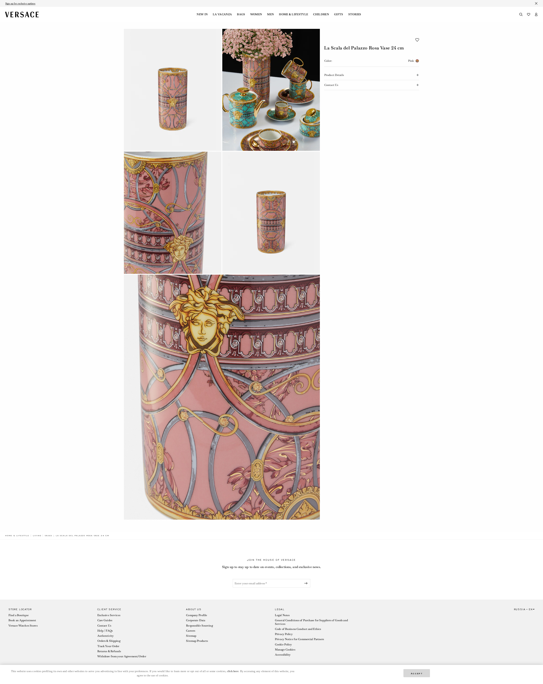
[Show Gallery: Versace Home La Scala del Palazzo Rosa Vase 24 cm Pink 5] (222, 397)
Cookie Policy (283, 644)
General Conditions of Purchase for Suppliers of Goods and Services (311, 621)
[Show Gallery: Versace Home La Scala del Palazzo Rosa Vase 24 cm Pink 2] (271, 90)
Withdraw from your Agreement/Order (121, 656)
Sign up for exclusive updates (20, 3)
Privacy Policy (284, 634)
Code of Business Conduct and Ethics (298, 629)
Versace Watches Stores (23, 625)
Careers (190, 630)
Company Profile (196, 615)
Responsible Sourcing (199, 625)
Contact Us (104, 625)
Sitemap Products (197, 641)
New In (202, 14)
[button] (417, 40)
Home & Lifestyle (293, 14)
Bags (241, 14)
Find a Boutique (18, 615)
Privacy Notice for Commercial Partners (299, 639)
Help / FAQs (105, 630)
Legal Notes (282, 615)
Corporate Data (195, 620)
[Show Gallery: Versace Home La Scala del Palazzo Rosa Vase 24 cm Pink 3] (172, 213)
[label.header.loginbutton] (536, 14)
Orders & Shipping (108, 641)
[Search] (521, 14)
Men (270, 14)
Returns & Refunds (109, 651)
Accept (417, 673)
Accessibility (283, 654)
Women (256, 14)
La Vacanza (222, 14)
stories (354, 14)
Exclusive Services (108, 615)
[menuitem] (202, 14)
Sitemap (191, 636)
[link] (17, 535)
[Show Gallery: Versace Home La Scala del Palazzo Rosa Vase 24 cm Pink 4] (271, 213)
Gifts (338, 14)
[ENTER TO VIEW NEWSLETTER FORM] (306, 583)
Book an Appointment (22, 620)
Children (321, 14)
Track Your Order (108, 646)
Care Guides (104, 620)
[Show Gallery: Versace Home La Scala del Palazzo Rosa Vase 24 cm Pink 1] (172, 90)
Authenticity (105, 636)
